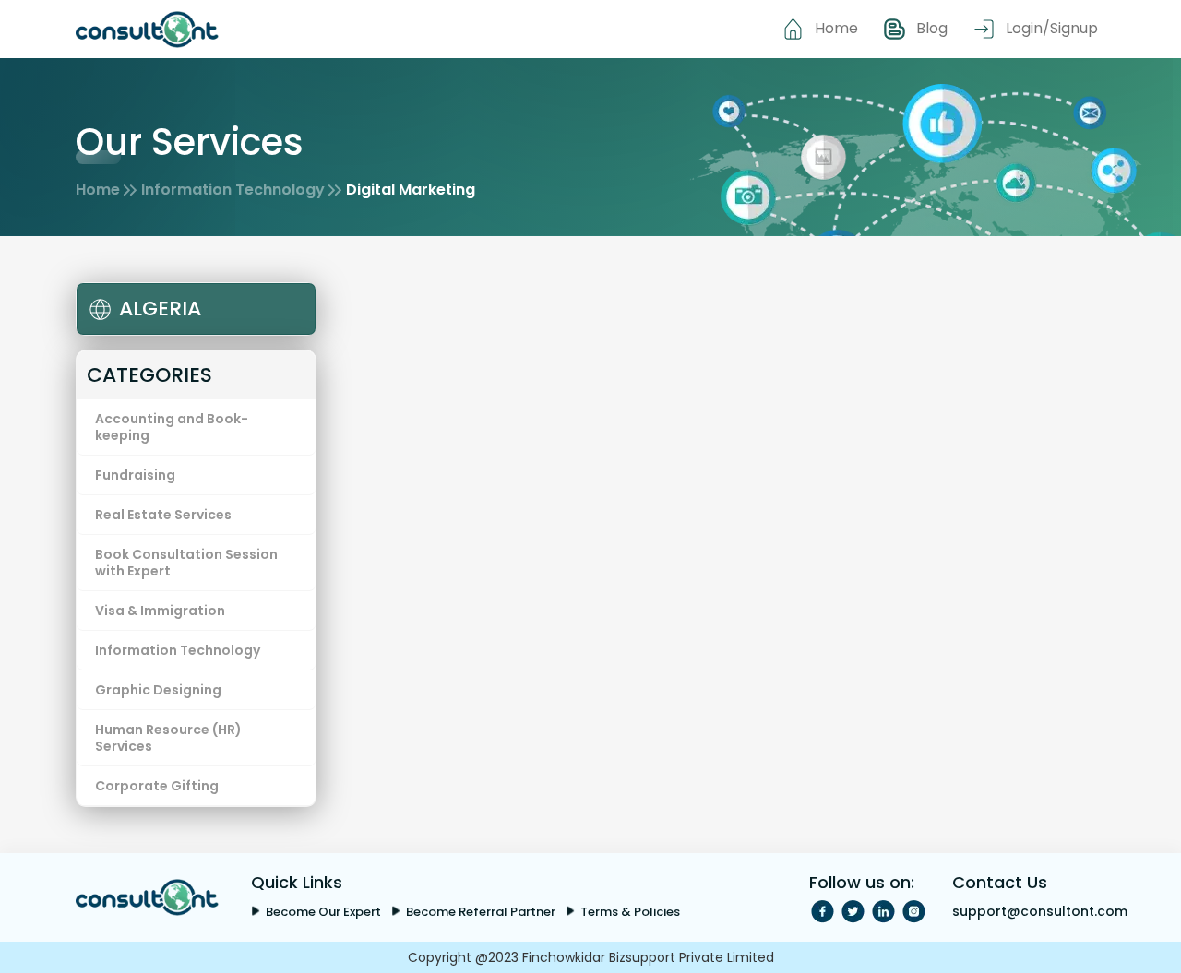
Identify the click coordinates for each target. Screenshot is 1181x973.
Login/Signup (1052, 28)
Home (836, 28)
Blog (932, 28)
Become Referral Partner (480, 911)
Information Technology (233, 189)
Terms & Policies (630, 911)
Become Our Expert (323, 911)
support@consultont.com (1039, 911)
